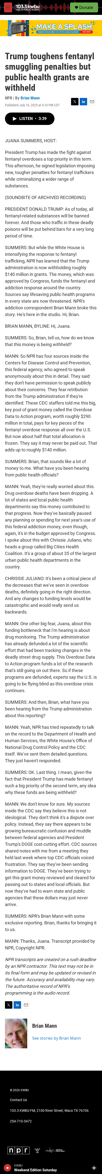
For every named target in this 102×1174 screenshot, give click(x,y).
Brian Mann (30, 97)
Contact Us (18, 1100)
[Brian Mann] (16, 1033)
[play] (7, 1167)
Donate (86, 7)
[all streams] (95, 1168)
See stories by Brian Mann (56, 1038)
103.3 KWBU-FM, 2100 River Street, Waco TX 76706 (49, 1111)
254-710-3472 (21, 1121)
